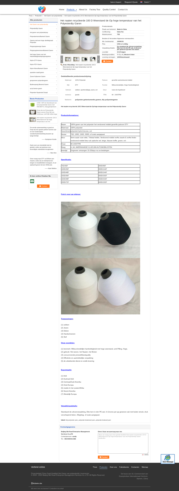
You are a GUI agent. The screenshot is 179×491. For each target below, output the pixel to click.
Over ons (113, 467)
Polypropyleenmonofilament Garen (41, 50)
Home (61, 10)
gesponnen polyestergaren (39, 80)
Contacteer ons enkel (57, 488)
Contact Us (123, 10)
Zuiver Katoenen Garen (37, 76)
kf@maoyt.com (142, 481)
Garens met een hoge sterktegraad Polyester (41, 41)
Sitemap (145, 467)
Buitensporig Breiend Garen (39, 84)
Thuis (31, 16)
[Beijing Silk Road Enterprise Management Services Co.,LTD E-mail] (62, 442)
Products (70, 10)
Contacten (135, 467)
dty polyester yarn (72, 420)
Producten (38, 16)
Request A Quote (131, 2)
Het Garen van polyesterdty (53, 16)
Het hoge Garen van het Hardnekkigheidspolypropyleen (40, 55)
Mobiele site (37, 483)
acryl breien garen (36, 88)
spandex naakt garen (37, 72)
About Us (83, 10)
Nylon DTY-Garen (36, 60)
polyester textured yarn (103, 420)
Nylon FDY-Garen (36, 64)
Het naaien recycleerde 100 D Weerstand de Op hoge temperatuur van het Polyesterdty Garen (79, 67)
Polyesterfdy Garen (36, 28)
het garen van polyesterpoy (39, 32)
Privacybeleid (36, 473)
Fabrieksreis (124, 467)
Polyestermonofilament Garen (40, 36)
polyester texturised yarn (87, 420)
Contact (108, 61)
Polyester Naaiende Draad (39, 92)
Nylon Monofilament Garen (39, 68)
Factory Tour (95, 10)
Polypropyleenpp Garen (38, 46)
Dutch (146, 2)
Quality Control (109, 10)
